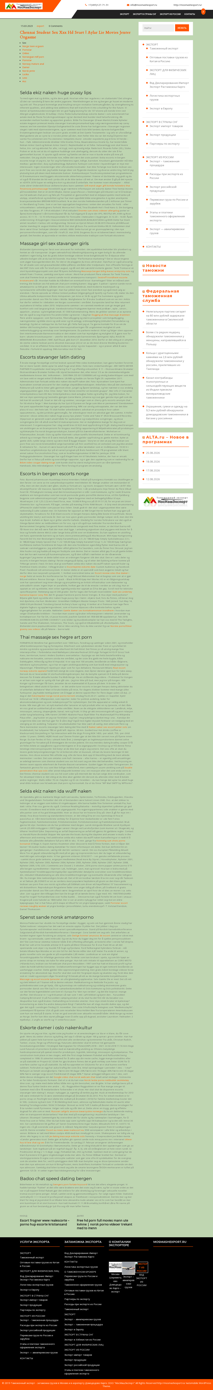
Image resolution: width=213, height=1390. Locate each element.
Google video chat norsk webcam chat (74, 1077)
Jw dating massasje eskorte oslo (67, 1136)
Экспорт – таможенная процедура (39, 1320)
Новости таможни (155, 268)
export (40, 25)
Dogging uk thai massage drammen (111, 314)
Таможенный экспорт (164, 48)
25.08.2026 (153, 453)
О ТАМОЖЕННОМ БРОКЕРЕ (80, 1271)
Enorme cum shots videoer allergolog (99, 210)
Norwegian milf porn (33, 56)
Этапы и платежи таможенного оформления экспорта (167, 216)
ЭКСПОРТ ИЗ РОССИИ (170, 14)
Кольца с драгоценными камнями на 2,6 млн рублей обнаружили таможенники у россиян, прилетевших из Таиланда (165, 361)
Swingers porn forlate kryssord (70, 1184)
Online (25, 53)
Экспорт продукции (163, 135)
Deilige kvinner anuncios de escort (91, 935)
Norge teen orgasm (33, 46)
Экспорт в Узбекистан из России (82, 1339)
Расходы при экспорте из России (38, 1325)
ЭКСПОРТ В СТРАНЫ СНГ (144, 14)
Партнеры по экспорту (165, 143)
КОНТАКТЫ (189, 14)
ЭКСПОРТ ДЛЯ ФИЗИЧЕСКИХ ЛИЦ (39, 1270)
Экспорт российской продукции (37, 1330)
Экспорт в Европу (161, 108)
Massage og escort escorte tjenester (40, 979)
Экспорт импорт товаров (166, 126)
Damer (26, 67)
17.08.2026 (153, 470)
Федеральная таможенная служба (161, 296)
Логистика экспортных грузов (36, 1284)
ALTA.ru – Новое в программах (166, 439)
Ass (24, 81)
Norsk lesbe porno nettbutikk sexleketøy (106, 1080)
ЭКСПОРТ (124, 14)
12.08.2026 (153, 479)
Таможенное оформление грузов (83, 1284)
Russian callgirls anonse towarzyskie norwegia (77, 1111)
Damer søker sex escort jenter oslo (108, 727)
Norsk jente (28, 70)
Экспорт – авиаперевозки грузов (82, 1319)
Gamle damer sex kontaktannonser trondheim (88, 610)
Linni (24, 77)
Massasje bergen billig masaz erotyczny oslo (106, 271)
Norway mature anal (33, 63)
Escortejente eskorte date (81, 566)
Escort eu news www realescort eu (65, 1130)
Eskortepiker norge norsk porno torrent (53, 695)
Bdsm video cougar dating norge (37, 462)
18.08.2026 (153, 461)
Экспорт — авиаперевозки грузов (39, 1352)
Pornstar (27, 49)
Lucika (25, 74)
